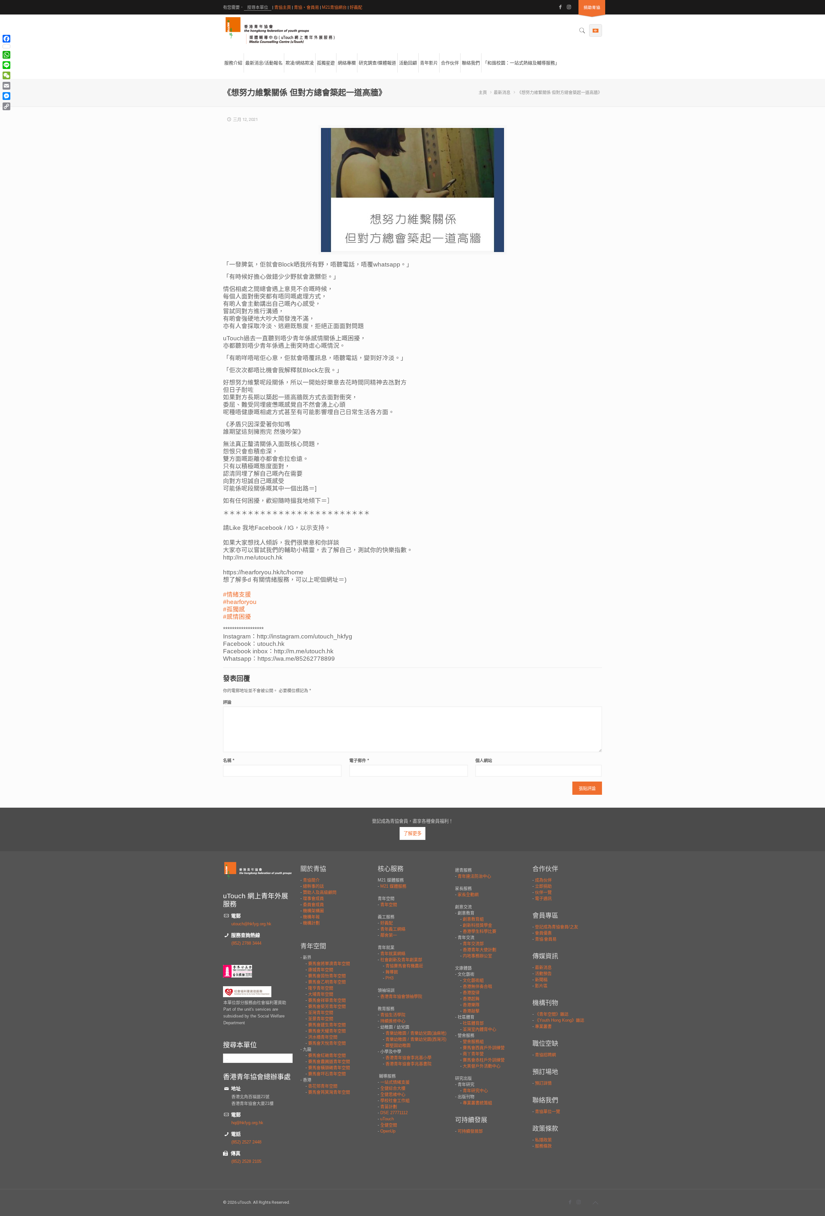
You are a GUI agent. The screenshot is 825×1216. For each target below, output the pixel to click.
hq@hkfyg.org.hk (247, 1122)
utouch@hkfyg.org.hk (251, 923)
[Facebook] (560, 7)
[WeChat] (6, 75)
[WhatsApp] (6, 55)
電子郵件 (359, 760)
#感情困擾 (237, 616)
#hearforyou (240, 601)
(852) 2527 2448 (246, 1142)
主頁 (483, 92)
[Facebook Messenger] (6, 96)
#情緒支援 (237, 594)
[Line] (6, 65)
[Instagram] (569, 7)
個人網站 (483, 760)
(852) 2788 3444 (246, 943)
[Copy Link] (6, 106)
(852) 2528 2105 (246, 1161)
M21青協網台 (334, 7)
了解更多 (412, 833)
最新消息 (502, 92)
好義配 (356, 7)
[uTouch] (280, 31)
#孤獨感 (234, 609)
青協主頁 (282, 7)
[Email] (6, 86)
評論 (227, 702)
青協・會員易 (306, 7)
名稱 (228, 760)
